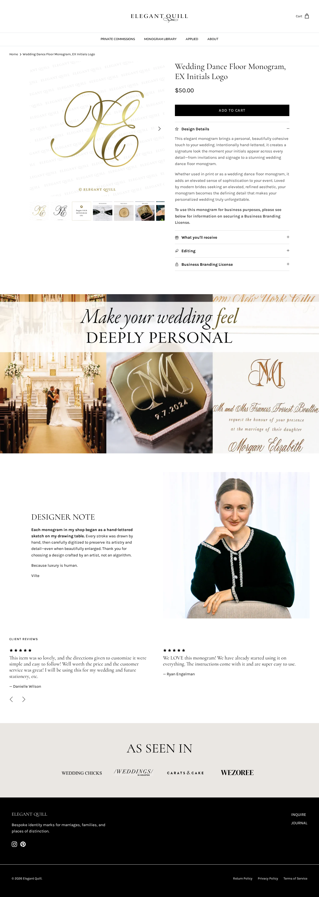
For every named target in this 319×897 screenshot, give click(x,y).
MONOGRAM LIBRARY (160, 39)
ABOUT (212, 39)
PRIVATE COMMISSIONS (118, 39)
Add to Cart (232, 110)
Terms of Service (295, 878)
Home (13, 54)
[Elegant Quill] (159, 16)
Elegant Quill (32, 878)
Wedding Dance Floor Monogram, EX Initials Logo (59, 54)
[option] (97, 128)
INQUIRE (298, 814)
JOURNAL (299, 823)
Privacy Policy (268, 878)
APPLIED (192, 39)
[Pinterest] (23, 844)
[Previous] (11, 699)
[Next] (159, 129)
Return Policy (242, 878)
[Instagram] (14, 844)
